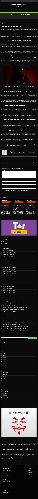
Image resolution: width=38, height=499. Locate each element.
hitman (8, 147)
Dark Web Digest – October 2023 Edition (9, 305)
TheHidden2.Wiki (19, 5)
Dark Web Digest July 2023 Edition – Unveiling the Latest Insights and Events (9, 162)
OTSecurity (5, 214)
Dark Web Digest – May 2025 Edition (8, 260)
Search (35, 11)
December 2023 (5, 391)
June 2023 (4, 404)
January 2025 (5, 363)
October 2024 (5, 370)
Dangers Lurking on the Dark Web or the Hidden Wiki (11, 301)
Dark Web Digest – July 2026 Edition (8, 250)
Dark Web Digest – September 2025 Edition (9, 252)
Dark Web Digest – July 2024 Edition (8, 282)
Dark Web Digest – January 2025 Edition (9, 269)
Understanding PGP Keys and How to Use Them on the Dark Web (13, 322)
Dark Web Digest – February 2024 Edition (9, 292)
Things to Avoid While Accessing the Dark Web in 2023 (11, 324)
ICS (6, 213)
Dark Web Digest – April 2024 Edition (8, 288)
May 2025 (4, 355)
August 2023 (5, 399)
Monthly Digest (6, 205)
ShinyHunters (3, 215)
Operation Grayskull (29, 213)
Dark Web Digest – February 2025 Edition (9, 267)
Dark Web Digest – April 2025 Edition (8, 263)
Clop (5, 212)
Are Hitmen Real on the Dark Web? (11, 26)
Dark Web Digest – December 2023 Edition (9, 296)
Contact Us (29, 470)
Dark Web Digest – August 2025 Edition (9, 254)
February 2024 (5, 387)
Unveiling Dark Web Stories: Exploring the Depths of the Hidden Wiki (13, 330)
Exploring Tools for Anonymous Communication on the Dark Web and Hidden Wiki (16, 320)
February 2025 (5, 361)
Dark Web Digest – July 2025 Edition (8, 256)
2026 (4, 211)
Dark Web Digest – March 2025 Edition (9, 265)
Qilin (8, 214)
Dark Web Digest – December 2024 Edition (9, 271)
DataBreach (8, 212)
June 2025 (4, 353)
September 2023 (5, 397)
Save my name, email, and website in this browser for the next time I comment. (15, 190)
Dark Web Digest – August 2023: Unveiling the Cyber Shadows (29, 162)
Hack (18, 212)
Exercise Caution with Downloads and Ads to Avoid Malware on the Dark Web (15, 307)
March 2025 (4, 359)
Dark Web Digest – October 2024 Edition (9, 275)
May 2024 (4, 380)
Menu (3, 10)
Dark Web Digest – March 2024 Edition (9, 290)
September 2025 (5, 346)
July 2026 (4, 344)
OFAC (2, 214)
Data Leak (15, 212)
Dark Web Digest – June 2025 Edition (8, 258)
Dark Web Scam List (31, 474)
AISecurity (7, 211)
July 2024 (4, 376)
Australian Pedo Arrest (19, 211)
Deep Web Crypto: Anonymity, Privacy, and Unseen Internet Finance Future (14, 328)
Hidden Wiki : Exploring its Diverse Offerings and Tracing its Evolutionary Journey (15, 326)
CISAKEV (2, 212)
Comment (3, 170)
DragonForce (3, 213)
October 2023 (5, 395)
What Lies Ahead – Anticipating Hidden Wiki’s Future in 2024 (12, 303)
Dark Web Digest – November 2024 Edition (9, 273)
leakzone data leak (31, 212)
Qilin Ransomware (31, 214)
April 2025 (4, 357)
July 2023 (4, 401)
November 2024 (5, 368)
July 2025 (4, 351)
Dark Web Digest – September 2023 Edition (9, 311)
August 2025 (5, 349)
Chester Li (6, 24)
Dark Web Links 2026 (31, 472)
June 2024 (4, 378)
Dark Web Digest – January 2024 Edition (9, 294)
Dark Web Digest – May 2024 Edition (8, 286)
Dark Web (11, 49)
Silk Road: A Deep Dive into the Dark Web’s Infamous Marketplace (13, 332)
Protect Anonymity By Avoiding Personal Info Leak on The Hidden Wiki (13, 309)
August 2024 (5, 374)
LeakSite (8, 213)
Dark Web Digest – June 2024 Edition (8, 284)
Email (3, 183)
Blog (2, 23)
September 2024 (5, 372)
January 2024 (5, 389)
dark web (5, 147)
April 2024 (4, 382)
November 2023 (5, 393)
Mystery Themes (17, 497)
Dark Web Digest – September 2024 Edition (9, 277)
